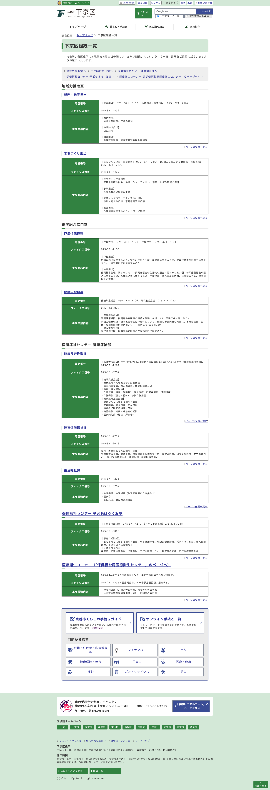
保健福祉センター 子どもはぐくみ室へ (90, 76)
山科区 (128, 727)
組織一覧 (98, 771)
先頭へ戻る (261, 786)
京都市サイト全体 (199, 16)
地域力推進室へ (76, 71)
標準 (182, 3)
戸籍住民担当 (73, 233)
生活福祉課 (72, 470)
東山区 (115, 727)
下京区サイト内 (170, 16)
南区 (154, 727)
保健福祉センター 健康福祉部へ (137, 71)
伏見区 (194, 727)
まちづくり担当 (75, 153)
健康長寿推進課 (75, 353)
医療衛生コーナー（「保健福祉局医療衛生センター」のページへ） (116, 565)
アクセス (144, 13)
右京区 (167, 727)
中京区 (102, 727)
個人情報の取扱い (96, 740)
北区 (62, 727)
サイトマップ (142, 740)
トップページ (85, 35)
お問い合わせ (205, 3)
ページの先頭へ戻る (196, 147)
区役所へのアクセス (71, 771)
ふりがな (156, 3)
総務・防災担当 (75, 94)
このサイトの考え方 (70, 740)
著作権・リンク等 (120, 740)
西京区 (180, 727)
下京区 (141, 727)
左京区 (88, 727)
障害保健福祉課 (75, 427)
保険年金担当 (73, 292)
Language (128, 3)
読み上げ (143, 3)
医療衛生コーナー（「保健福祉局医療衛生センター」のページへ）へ (161, 76)
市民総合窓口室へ (102, 71)
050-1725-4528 (159, 750)
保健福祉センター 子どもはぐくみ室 (92, 513)
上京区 (75, 727)
